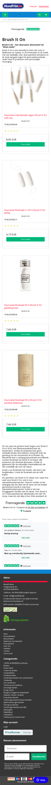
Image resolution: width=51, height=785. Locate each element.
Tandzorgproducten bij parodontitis (18, 700)
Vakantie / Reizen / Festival (14, 695)
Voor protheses (10, 683)
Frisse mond (8, 668)
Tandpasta (8, 680)
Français (33, 6)
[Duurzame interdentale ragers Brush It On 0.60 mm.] (25, 88)
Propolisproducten (11, 697)
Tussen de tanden (10, 670)
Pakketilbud (8, 712)
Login (6, 727)
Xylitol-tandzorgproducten (14, 702)
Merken (6, 665)
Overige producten (11, 705)
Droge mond (8, 690)
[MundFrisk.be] (13, 6)
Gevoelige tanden (10, 688)
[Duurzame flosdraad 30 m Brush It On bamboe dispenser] (25, 373)
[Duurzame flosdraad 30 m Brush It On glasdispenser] (25, 278)
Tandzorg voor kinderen (13, 685)
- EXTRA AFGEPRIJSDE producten (16, 663)
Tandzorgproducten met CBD (15, 707)
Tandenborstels (10, 675)
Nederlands (44, 6)
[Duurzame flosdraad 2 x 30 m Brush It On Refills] (25, 183)
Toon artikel (25, 144)
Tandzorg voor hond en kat (14, 717)
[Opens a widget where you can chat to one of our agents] (40, 780)
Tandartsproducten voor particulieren (18, 678)
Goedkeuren (39, 756)
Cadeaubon (8, 714)
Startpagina (8, 710)
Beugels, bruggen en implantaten (16, 692)
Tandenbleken (9, 673)
